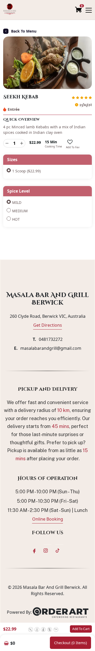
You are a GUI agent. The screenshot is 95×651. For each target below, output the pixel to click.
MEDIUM (20, 210)
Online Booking (47, 519)
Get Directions (47, 325)
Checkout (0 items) (70, 642)
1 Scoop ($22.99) (26, 170)
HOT (16, 219)
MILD (16, 202)
